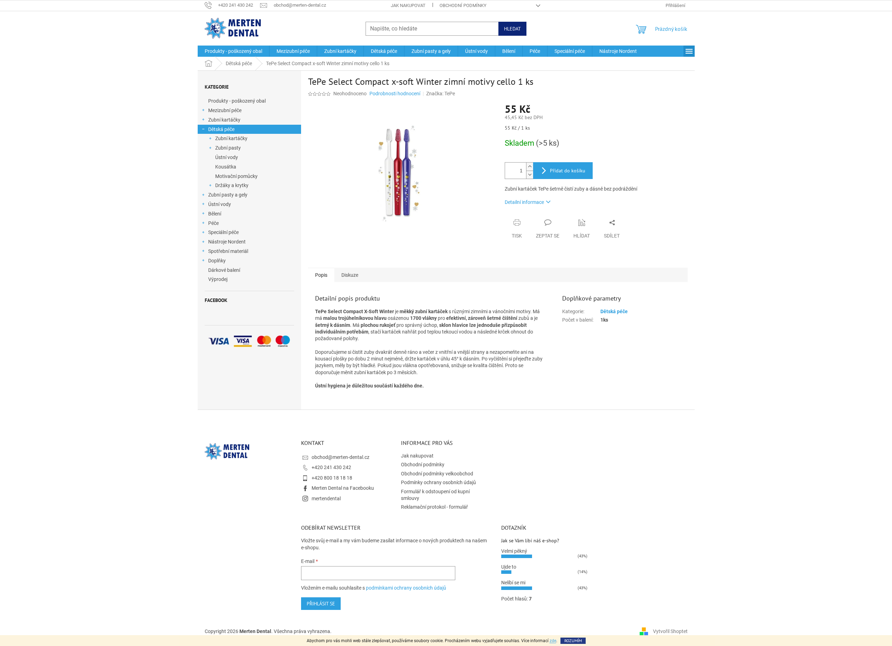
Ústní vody (226, 157)
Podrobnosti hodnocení (394, 93)
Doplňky (217, 260)
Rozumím (573, 640)
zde (553, 640)
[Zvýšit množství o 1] (529, 167)
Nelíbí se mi (513, 582)
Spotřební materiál (228, 251)
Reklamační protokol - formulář (434, 507)
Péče (213, 223)
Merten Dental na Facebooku (343, 488)
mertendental (326, 498)
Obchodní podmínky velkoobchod (437, 473)
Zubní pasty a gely (227, 195)
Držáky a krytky (231, 185)
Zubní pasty (228, 148)
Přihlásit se (321, 603)
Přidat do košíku (567, 170)
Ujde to (508, 567)
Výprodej (217, 279)
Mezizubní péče (224, 110)
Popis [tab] (321, 275)
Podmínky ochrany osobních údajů (438, 482)
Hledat (512, 29)
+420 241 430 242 (331, 467)
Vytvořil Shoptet (670, 631)
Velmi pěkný (514, 551)
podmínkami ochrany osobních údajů (406, 588)
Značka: (440, 93)
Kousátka (225, 167)
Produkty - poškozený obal (237, 101)
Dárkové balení (224, 270)
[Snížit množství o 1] (529, 175)
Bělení (214, 214)
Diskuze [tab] (349, 275)
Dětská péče (221, 129)
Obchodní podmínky (463, 5)
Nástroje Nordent (227, 242)
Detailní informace (524, 202)
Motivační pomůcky (236, 176)
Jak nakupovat (408, 5)
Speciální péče (223, 232)
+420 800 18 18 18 (332, 478)
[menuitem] (233, 51)
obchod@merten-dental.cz (340, 457)
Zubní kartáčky (224, 120)
